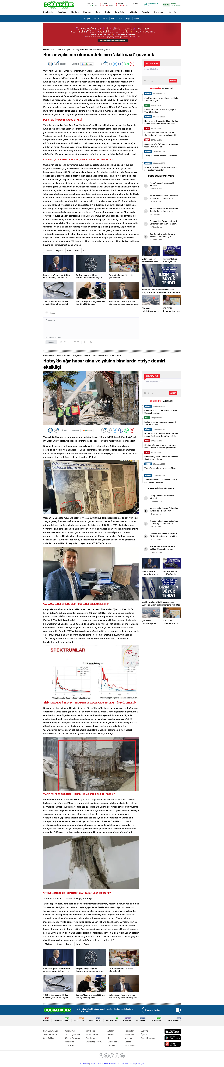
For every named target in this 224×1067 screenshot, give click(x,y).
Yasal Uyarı (140, 1064)
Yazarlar (145, 12)
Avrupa (96, 18)
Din (112, 18)
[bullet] (78, 342)
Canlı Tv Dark (70, 1031)
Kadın (107, 12)
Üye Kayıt (145, 1034)
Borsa (46, 1020)
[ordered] (74, 342)
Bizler (69, 250)
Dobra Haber (47, 49)
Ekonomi (87, 12)
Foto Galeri (120, 12)
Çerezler (112, 1064)
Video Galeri (130, 1034)
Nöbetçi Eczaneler (72, 1038)
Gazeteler (158, 12)
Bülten (105, 18)
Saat (85, 250)
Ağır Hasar (49, 944)
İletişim (92, 1064)
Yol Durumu (156, 1020)
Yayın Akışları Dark (72, 1034)
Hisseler (127, 1020)
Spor (98, 12)
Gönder (51, 342)
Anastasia (48, 250)
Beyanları (59, 250)
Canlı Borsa (90, 1031)
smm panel (69, 1045)
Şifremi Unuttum (148, 1038)
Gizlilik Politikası (102, 1064)
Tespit (86, 944)
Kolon (78, 944)
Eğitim (120, 18)
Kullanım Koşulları (128, 1064)
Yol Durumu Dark (50, 1034)
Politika (137, 18)
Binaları (59, 944)
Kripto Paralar (173, 1020)
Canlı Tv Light (49, 1038)
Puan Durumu (112, 1020)
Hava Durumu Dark (51, 1031)
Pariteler (140, 1020)
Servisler (62, 12)
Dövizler (110, 1034)
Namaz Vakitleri (61, 1020)
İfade (77, 250)
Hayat (128, 18)
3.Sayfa (87, 18)
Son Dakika (48, 12)
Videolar (134, 12)
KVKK (119, 1064)
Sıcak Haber (130, 1045)
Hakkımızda (84, 1064)
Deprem (69, 944)
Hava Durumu (95, 1020)
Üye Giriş (144, 1031)
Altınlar (110, 1031)
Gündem (75, 12)
